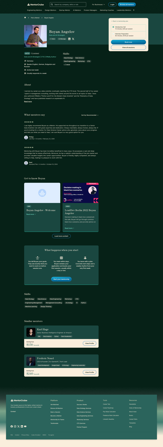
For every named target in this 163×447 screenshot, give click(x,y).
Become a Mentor (56, 416)
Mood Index (133, 411)
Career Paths (133, 419)
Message (63, 39)
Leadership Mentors (124, 10)
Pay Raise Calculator (109, 411)
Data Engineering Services (85, 416)
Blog (130, 426)
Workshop (81, 61)
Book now (128, 42)
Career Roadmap (108, 408)
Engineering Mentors (34, 10)
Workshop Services (83, 419)
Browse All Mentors (57, 408)
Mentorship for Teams (57, 419)
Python (83, 303)
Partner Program (82, 427)
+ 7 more (67, 64)
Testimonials (54, 423)
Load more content (61, 236)
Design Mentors (50, 10)
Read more (28, 101)
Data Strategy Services (84, 408)
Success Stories (82, 404)
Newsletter (132, 404)
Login (112, 4)
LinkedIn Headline (108, 419)
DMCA (44, 435)
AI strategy (69, 303)
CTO (88, 61)
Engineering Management (33, 303)
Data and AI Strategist (57, 35)
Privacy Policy (25, 435)
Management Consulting (54, 303)
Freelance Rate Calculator (111, 415)
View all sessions (128, 47)
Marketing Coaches (107, 10)
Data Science (79, 58)
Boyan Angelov (49, 18)
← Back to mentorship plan (119, 21)
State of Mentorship (135, 408)
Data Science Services (84, 412)
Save (53, 39)
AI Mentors (77, 10)
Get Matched (55, 404)
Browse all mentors (127, 4)
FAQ (12, 435)
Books (131, 415)
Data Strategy (68, 58)
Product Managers (90, 10)
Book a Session (55, 412)
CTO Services (81, 423)
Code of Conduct (35, 435)
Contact (13, 411)
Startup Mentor (64, 10)
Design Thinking (46, 306)
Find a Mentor (35, 18)
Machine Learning (31, 306)
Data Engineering (69, 61)
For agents (51, 435)
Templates (132, 423)
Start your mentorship (61, 279)
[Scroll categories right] (134, 10)
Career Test (106, 404)
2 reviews (35, 53)
